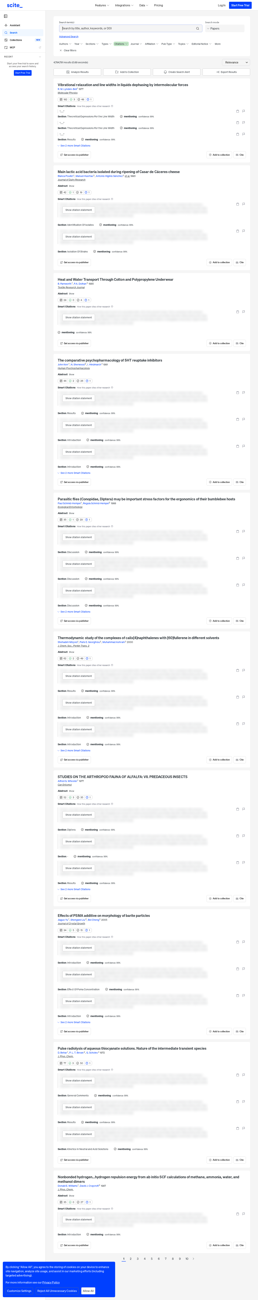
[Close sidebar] (5, 16)
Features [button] (100, 5)
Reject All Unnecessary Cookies (57, 1291)
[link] (74, 154)
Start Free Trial (240, 5)
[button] (22, 56)
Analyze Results (80, 72)
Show (71, 186)
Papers (214, 28)
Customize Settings (19, 1291)
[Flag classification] (243, 111)
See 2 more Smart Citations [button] (75, 145)
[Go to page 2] (193, 1259)
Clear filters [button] (69, 50)
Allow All (88, 1291)
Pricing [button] (158, 5)
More (218, 44)
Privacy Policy (51, 1282)
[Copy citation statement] (237, 111)
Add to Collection (129, 72)
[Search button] (197, 28)
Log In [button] (222, 5)
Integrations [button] (122, 5)
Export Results (229, 72)
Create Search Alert (179, 72)
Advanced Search (68, 36)
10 (187, 1259)
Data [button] (142, 5)
